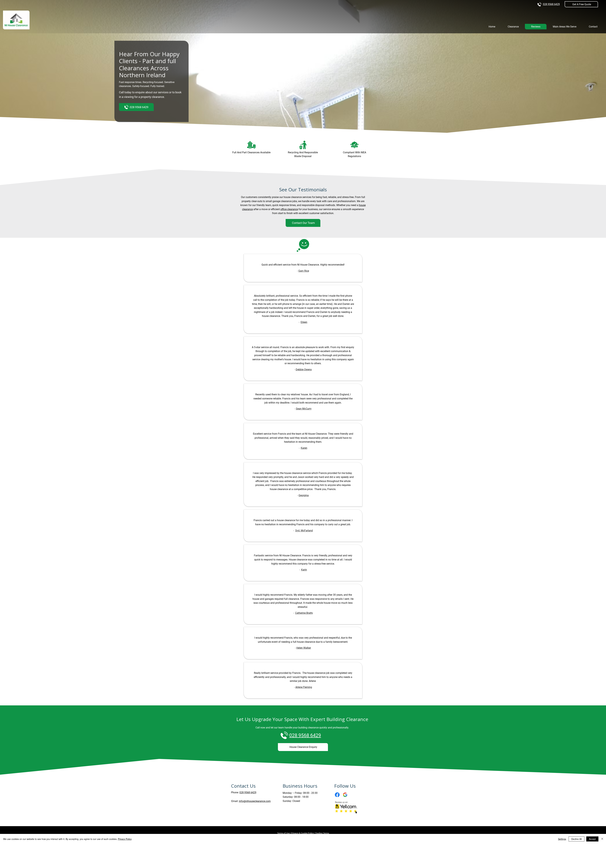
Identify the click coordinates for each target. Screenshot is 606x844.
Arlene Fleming (303, 687)
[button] (581, 4)
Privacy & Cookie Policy (302, 833)
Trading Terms (322, 833)
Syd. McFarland (304, 530)
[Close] (602, 838)
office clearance (289, 209)
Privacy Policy (125, 839)
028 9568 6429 (551, 4)
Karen (304, 447)
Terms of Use (283, 833)
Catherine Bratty (304, 612)
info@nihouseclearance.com (255, 801)
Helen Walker (303, 647)
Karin (304, 569)
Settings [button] (562, 839)
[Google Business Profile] (345, 795)
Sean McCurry (304, 408)
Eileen (304, 322)
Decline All (576, 839)
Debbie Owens (304, 369)
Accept (592, 839)
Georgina (304, 495)
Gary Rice (303, 270)
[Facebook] (337, 795)
